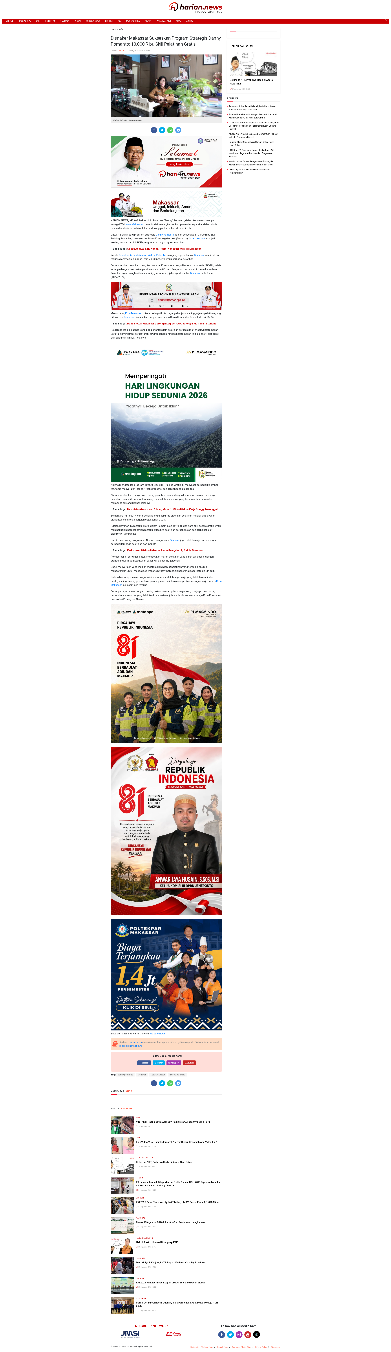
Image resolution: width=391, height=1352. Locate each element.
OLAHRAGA (64, 21)
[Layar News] (130, 1334)
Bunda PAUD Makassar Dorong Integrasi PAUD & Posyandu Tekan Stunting (171, 323)
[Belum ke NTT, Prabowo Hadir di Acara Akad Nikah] (122, 1165)
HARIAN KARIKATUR (163, 21)
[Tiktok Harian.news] (256, 1334)
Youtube (190, 1063)
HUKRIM (77, 21)
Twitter (159, 1063)
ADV (119, 21)
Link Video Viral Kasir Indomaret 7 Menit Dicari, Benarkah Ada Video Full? (176, 1142)
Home (10, 21)
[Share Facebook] (154, 130)
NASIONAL (140, 1218)
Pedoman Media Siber (242, 1347)
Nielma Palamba (156, 255)
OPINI (38, 21)
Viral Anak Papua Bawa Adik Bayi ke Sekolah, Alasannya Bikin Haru (173, 1121)
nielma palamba (177, 1074)
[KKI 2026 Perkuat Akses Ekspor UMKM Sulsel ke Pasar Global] (122, 1285)
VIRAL (178, 21)
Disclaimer (275, 1347)
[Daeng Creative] (173, 1334)
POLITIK (147, 21)
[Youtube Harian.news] (247, 1334)
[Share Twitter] (162, 130)
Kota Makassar (134, 224)
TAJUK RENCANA (133, 21)
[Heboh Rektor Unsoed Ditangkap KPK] (122, 1245)
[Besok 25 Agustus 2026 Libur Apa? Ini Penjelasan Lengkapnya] (122, 1225)
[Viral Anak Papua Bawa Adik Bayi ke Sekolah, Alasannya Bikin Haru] (122, 1125)
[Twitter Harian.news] (230, 1334)
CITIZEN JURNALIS (93, 21)
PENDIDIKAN (50, 21)
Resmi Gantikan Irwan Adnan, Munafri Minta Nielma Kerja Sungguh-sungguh (172, 509)
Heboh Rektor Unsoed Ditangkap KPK (157, 1242)
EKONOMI (109, 21)
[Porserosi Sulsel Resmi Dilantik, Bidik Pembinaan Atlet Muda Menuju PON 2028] (122, 1305)
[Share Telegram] (178, 130)
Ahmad (120, 51)
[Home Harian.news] (195, 7)
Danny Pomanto (164, 234)
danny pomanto (125, 1074)
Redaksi (194, 1347)
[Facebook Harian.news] (221, 1334)
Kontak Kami (222, 1347)
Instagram (174, 1063)
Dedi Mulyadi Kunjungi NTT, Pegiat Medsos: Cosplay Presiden (170, 1262)
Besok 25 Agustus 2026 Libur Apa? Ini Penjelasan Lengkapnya (170, 1222)
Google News (158, 1033)
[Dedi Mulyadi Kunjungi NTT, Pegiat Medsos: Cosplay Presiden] (122, 1265)
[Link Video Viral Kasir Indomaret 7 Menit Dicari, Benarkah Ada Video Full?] (122, 1145)
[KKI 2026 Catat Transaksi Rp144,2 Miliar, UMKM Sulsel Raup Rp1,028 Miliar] (122, 1205)
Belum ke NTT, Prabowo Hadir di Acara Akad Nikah (164, 1162)
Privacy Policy (261, 1347)
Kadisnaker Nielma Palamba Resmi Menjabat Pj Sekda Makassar (165, 550)
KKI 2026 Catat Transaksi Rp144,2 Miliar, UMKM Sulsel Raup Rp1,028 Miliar (177, 1202)
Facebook (144, 1063)
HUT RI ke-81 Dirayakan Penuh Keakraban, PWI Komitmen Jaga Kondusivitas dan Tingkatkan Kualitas (251, 153)
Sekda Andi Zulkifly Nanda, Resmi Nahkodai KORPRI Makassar (164, 248)
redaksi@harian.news (130, 1045)
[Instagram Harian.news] (239, 1334)
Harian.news (135, 1042)
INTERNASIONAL (24, 21)
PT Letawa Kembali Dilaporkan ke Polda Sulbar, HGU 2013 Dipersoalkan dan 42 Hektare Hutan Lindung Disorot (254, 125)
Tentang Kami (207, 1347)
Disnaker (123, 255)
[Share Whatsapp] (170, 130)
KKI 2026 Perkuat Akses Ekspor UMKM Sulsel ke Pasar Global (170, 1282)
